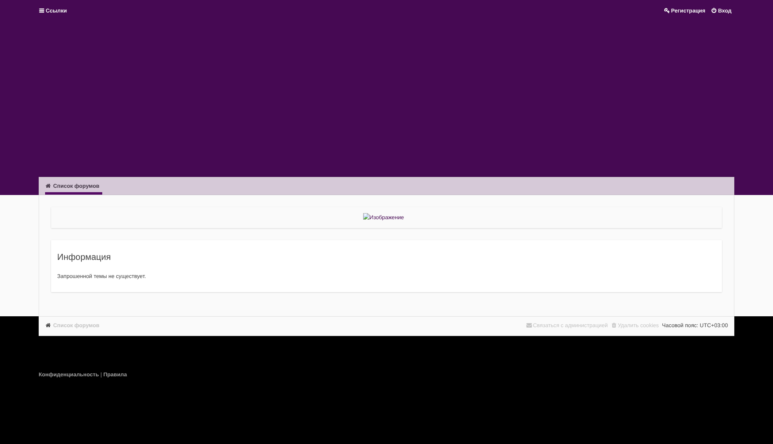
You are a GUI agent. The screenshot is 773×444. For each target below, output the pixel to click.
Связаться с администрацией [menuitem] (570, 325)
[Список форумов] (386, 98)
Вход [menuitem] (725, 11)
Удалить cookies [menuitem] (638, 325)
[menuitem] (69, 374)
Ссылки (56, 11)
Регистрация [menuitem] (688, 11)
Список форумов (76, 325)
